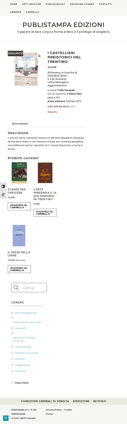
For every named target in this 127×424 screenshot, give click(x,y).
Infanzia (20, 328)
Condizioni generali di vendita (45, 401)
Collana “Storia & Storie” (26, 322)
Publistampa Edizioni (63, 25)
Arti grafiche (31, 4)
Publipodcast (55, 4)
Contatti (105, 4)
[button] (39, 56)
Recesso (99, 401)
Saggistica (22, 365)
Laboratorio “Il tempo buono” (24, 339)
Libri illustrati (23, 346)
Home (13, 4)
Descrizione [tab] (20, 123)
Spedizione (81, 401)
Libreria (15, 12)
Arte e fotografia (25, 312)
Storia (20, 371)
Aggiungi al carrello (18, 206)
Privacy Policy (54, 409)
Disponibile (22, 382)
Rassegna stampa (82, 4)
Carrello (32, 12)
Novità (20, 359)
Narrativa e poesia (26, 352)
